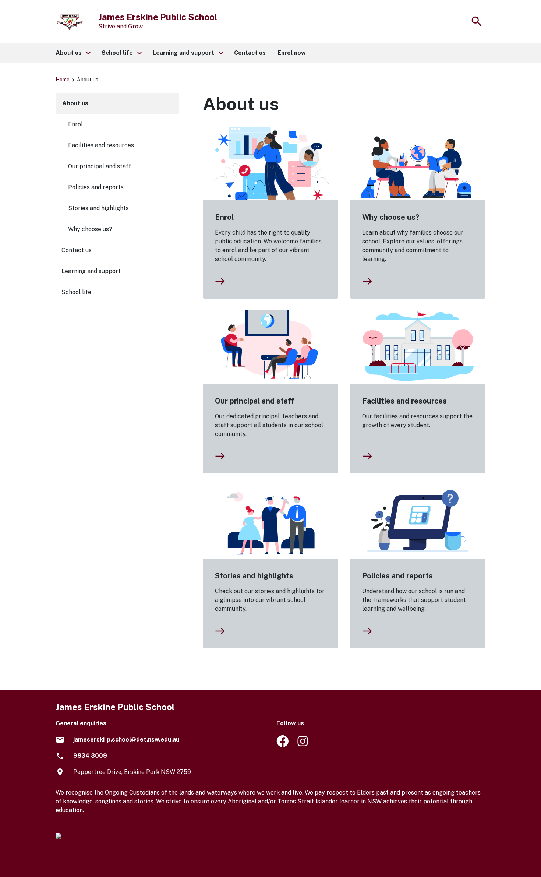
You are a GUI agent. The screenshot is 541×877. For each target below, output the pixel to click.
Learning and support (91, 271)
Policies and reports (397, 575)
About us (75, 103)
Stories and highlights (254, 575)
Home (63, 79)
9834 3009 (90, 755)
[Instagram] (303, 745)
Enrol (224, 217)
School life (76, 292)
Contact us (76, 250)
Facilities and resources (404, 401)
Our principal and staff (254, 401)
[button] (73, 53)
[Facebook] (282, 745)
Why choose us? (390, 217)
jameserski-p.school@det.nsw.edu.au (126, 739)
